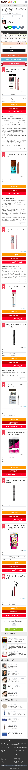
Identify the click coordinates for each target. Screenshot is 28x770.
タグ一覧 (16, 757)
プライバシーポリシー (19, 750)
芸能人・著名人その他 (19, 678)
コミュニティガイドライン (20, 743)
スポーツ (3, 761)
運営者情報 (16, 744)
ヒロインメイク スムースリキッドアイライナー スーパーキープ (15, 528)
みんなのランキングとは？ (7, 743)
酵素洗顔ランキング (12, 726)
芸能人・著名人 (11, 664)
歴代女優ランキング (12, 666)
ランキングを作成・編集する (14, 59)
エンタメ (9, 685)
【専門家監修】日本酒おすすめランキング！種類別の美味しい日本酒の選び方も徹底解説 (17, 648)
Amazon (24, 91)
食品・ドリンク (17, 638)
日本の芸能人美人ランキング (14, 680)
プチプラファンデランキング (14, 706)
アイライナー (17, 13)
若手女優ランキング (12, 693)
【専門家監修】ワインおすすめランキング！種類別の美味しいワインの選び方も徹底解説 (17, 654)
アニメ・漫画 (15, 685)
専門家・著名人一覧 (18, 761)
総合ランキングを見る (14, 55)
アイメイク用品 (7, 13)
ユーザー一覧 (17, 759)
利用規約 (3, 750)
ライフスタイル (4, 762)
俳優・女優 (17, 664)
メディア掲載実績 (5, 747)
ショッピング (8, 5)
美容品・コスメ (16, 5)
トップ (2, 5)
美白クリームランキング (13, 719)
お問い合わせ (4, 751)
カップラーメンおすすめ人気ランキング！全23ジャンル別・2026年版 (16, 640)
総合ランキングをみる (14, 629)
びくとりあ (10, 22)
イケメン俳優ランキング (13, 673)
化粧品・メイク (7, 15)
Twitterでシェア (14, 50)
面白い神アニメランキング (14, 686)
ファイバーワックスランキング (15, 733)
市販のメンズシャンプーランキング (16, 713)
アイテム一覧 (17, 758)
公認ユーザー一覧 (18, 762)
